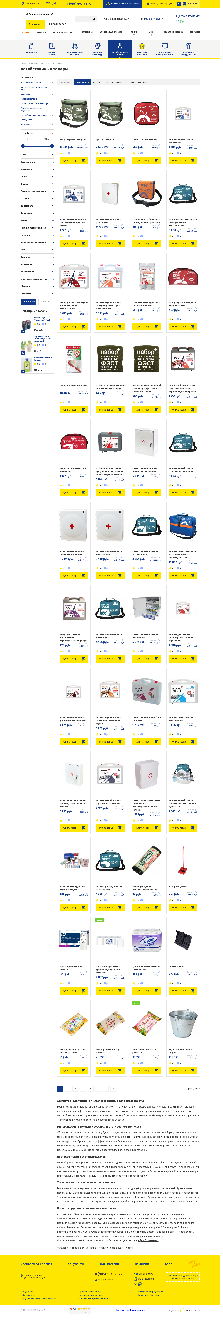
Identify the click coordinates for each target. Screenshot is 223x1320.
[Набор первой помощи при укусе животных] (183, 276)
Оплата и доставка (173, 32)
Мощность (26, 264)
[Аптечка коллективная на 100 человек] (110, 608)
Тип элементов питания (34, 242)
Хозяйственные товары (91, 1295)
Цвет (23, 154)
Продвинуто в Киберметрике (130, 1310)
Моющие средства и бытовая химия (37, 88)
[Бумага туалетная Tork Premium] (74, 940)
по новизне (82, 82)
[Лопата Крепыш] (183, 940)
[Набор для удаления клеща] (74, 359)
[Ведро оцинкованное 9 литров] (183, 1023)
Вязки (24, 220)
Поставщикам (86, 32)
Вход (153, 4)
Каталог (34, 63)
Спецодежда (31, 52)
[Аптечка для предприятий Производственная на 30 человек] (74, 774)
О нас (151, 32)
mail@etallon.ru (106, 1280)
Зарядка (25, 257)
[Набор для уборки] (183, 860)
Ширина (25, 286)
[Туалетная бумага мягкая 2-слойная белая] (146, 940)
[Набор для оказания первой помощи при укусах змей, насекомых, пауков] (146, 359)
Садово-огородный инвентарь (37, 103)
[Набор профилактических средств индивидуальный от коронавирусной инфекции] (110, 442)
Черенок (25, 235)
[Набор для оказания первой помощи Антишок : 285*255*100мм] (74, 276)
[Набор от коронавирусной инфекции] (74, 442)
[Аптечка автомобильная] (146, 113)
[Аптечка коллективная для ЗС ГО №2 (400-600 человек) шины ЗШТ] (183, 525)
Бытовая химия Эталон (37, 83)
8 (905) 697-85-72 (78, 4)
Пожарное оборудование (188, 53)
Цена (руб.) (27, 133)
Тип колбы (26, 213)
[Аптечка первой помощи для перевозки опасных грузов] (110, 691)
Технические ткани (37, 99)
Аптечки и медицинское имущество (37, 109)
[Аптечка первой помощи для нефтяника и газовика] (74, 691)
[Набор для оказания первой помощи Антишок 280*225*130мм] (183, 193)
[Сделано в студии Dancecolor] (190, 1310)
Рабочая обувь (52, 53)
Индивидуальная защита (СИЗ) (74, 53)
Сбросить (46, 301)
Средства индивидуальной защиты (38, 1298)
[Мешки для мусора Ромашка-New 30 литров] (146, 860)
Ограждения (37, 120)
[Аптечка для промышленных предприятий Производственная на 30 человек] (146, 774)
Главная (24, 63)
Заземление (27, 271)
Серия (24, 176)
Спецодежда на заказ (111, 32)
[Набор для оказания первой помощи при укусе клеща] (110, 359)
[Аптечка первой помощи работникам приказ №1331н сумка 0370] (183, 774)
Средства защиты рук (97, 53)
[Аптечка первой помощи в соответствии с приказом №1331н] (74, 193)
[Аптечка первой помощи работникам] (183, 113)
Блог (168, 1264)
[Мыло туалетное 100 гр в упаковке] (146, 1023)
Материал (26, 169)
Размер (25, 198)
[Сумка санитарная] (110, 113)
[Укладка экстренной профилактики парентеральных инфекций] (74, 608)
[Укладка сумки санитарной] (74, 113)
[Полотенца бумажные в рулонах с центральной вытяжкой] (110, 940)
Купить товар (69, 160)
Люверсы (26, 293)
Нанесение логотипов (142, 53)
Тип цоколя (27, 206)
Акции (134, 32)
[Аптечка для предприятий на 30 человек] (110, 860)
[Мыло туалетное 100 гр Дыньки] (110, 1023)
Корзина (188, 3)
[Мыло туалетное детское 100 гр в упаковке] (74, 1023)
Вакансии (142, 1264)
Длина (24, 249)
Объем (24, 184)
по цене (96, 82)
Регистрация (166, 4)
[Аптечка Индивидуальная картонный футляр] (74, 860)
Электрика (37, 124)
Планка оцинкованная (33, 227)
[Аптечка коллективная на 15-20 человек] (110, 525)
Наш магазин (109, 1264)
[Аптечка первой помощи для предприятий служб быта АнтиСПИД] (110, 276)
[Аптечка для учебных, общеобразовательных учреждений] (183, 608)
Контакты (194, 32)
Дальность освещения (33, 191)
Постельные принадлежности (164, 53)
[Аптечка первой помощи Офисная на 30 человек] (146, 442)
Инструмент (37, 94)
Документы (76, 1264)
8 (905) (187, 16)
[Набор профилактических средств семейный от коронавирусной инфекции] (183, 359)
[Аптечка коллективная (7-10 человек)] (146, 691)
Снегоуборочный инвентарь (37, 115)
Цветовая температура (34, 279)
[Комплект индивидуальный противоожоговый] (146, 276)
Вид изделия (28, 162)
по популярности (137, 82)
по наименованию (115, 82)
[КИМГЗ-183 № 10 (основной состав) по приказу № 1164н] (146, 193)
